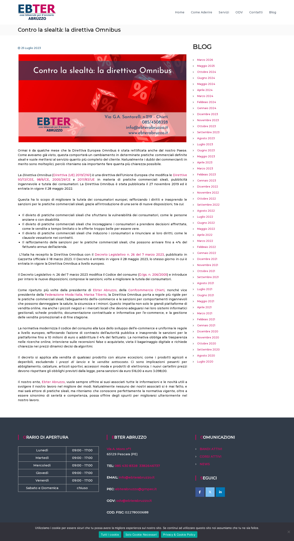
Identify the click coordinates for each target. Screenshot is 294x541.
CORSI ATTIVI (210, 456)
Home (179, 12)
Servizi (224, 12)
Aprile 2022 (204, 234)
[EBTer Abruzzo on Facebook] (199, 492)
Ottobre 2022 (206, 198)
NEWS (205, 464)
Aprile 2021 (204, 307)
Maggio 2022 (206, 228)
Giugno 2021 (205, 295)
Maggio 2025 (206, 65)
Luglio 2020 (205, 361)
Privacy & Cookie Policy (179, 534)
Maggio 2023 (206, 156)
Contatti (256, 12)
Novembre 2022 (208, 192)
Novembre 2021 (207, 265)
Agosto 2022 (206, 210)
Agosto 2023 (206, 138)
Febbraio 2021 (206, 319)
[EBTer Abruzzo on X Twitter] (210, 492)
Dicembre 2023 (207, 114)
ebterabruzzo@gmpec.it (136, 489)
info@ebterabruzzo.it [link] (137, 477)
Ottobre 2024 (206, 71)
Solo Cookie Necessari (141, 534)
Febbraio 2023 (206, 174)
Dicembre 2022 (207, 186)
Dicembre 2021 (207, 259)
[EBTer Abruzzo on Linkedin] (220, 492)
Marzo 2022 (205, 240)
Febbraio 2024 (206, 102)
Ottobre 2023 (206, 126)
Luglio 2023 (205, 144)
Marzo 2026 (205, 59)
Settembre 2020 (208, 349)
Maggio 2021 (205, 301)
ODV (239, 12)
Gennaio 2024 (206, 108)
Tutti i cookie (110, 534)
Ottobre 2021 (206, 271)
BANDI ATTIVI (211, 449)
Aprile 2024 (205, 90)
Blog (272, 12)
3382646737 (149, 466)
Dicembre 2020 (207, 331)
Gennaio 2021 (206, 325)
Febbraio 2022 (206, 247)
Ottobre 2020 (206, 343)
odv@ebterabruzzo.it (134, 501)
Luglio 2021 (204, 289)
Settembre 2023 (208, 132)
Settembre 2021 (208, 277)
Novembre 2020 (208, 337)
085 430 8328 (126, 466)
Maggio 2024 (206, 84)
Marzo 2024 (205, 96)
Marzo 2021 (204, 313)
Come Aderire (201, 12)
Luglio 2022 (205, 216)
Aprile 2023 (204, 162)
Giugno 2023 (206, 150)
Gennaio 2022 (206, 253)
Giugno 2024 (206, 78)
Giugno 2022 (206, 222)
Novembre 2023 (208, 120)
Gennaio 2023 (206, 180)
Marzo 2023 (205, 168)
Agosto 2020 (206, 355)
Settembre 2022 (208, 204)
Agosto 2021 (205, 283)
